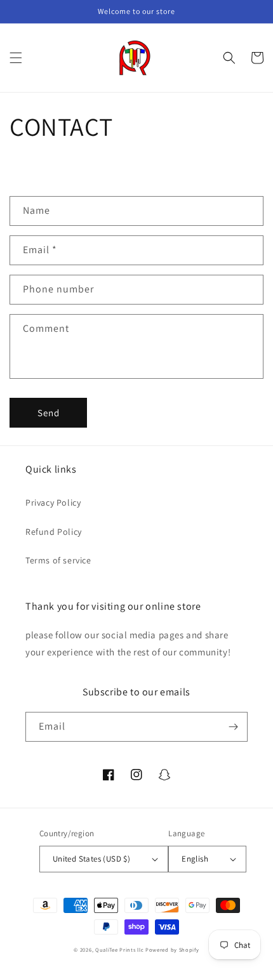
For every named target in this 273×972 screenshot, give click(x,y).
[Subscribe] (233, 727)
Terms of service (58, 560)
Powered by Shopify (172, 949)
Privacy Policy (53, 502)
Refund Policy (53, 531)
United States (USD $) (91, 858)
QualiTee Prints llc (119, 949)
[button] (16, 58)
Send (48, 413)
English (195, 858)
